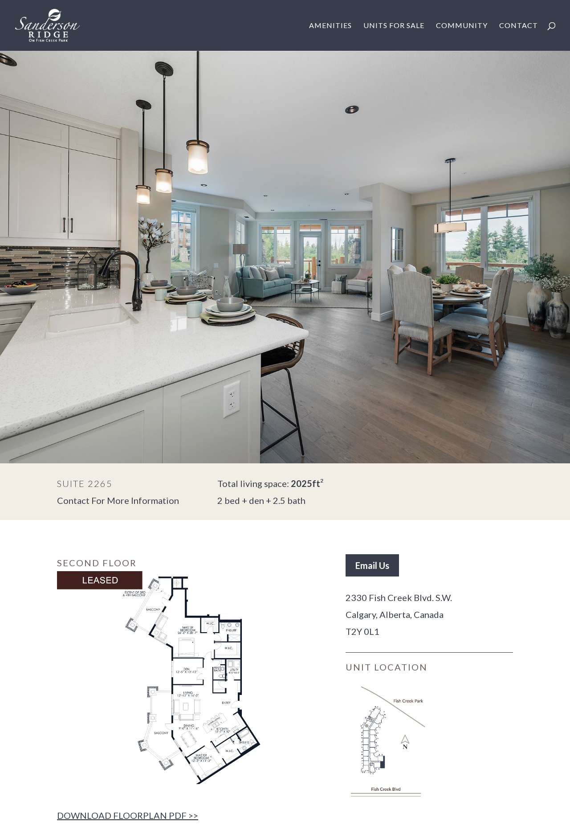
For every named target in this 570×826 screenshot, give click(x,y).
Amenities (330, 25)
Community (462, 25)
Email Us (372, 565)
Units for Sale (393, 25)
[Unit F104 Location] (387, 741)
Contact (518, 25)
